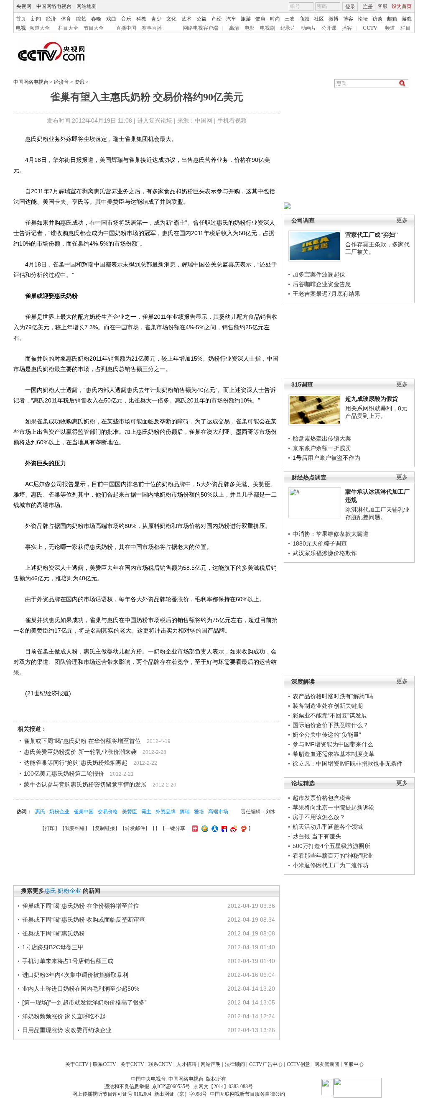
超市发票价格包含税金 (322, 797)
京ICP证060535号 (171, 1086)
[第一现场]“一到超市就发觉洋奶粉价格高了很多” (84, 1002)
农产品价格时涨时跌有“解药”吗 (333, 696)
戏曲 (111, 19)
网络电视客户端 (200, 28)
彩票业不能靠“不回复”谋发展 (330, 715)
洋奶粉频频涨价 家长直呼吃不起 (64, 1016)
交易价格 (108, 812)
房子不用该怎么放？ (319, 817)
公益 (201, 19)
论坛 (363, 19)
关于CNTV (132, 1064)
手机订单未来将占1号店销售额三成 (67, 961)
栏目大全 (68, 28)
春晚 (96, 19)
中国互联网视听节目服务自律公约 (247, 1094)
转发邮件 (135, 828)
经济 (51, 19)
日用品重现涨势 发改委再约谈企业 (67, 1030)
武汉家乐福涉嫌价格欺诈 (325, 553)
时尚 (275, 19)
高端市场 (218, 812)
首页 (21, 19)
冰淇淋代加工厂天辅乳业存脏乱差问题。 (377, 513)
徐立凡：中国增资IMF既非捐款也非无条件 (348, 763)
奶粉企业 (59, 812)
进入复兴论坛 (154, 120)
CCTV (370, 28)
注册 (368, 7)
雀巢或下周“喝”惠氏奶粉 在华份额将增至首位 (82, 741)
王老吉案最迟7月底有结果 (326, 293)
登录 (350, 7)
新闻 (36, 19)
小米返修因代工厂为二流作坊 (331, 865)
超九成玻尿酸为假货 (371, 398)
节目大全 (94, 28)
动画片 (308, 28)
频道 (390, 28)
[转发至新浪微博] (232, 828)
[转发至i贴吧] (223, 828)
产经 (216, 19)
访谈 (377, 19)
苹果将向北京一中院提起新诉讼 (333, 807)
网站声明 (211, 1064)
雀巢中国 (84, 812)
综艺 (81, 19)
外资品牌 (165, 812)
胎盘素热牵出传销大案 (322, 438)
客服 (382, 6)
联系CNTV (160, 1064)
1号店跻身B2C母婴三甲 (53, 947)
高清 (234, 28)
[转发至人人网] (213, 828)
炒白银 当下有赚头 (317, 836)
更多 (402, 220)
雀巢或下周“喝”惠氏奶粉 (53, 933)
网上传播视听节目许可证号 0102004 (111, 1094)
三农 (290, 19)
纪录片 (288, 28)
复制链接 (105, 828)
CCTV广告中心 (266, 1064)
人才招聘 (186, 1064)
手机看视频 (232, 120)
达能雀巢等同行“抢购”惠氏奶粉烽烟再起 (75, 762)
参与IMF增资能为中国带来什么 (333, 744)
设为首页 (402, 6)
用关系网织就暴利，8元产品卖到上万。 (376, 412)
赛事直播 (152, 28)
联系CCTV (104, 1064)
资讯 (79, 82)
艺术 (186, 19)
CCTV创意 (298, 1064)
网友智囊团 (326, 1064)
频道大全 (40, 28)
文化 (171, 19)
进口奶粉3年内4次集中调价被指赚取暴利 (75, 974)
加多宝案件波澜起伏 (319, 274)
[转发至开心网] (194, 828)
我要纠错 (75, 828)
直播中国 (126, 28)
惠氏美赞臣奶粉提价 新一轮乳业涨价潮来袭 (80, 751)
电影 (250, 28)
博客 (348, 19)
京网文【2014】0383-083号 (223, 1086)
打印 (50, 828)
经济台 (61, 82)
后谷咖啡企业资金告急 (322, 284)
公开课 (328, 28)
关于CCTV (77, 1064)
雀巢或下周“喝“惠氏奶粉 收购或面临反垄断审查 (83, 919)
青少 (156, 19)
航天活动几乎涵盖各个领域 (328, 826)
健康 (260, 19)
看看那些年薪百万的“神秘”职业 (333, 855)
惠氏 (40, 812)
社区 (319, 19)
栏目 (405, 28)
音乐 (126, 19)
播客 (347, 28)
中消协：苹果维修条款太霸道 (331, 533)
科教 (141, 19)
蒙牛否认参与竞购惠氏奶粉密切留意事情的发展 (85, 784)
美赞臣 (129, 812)
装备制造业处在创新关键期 (328, 705)
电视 (21, 28)
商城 (304, 19)
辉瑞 (185, 812)
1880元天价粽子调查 (320, 543)
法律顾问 (235, 1064)
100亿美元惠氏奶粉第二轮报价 (64, 773)
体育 (66, 19)
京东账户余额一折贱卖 (322, 448)
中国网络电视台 (53, 6)
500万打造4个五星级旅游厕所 (331, 846)
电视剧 (267, 28)
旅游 (246, 19)
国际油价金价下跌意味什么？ (331, 725)
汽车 (231, 19)
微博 (334, 19)
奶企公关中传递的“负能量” (327, 734)
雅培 (199, 812)
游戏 (407, 19)
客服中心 (354, 1064)
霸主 (146, 812)
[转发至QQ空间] (203, 828)
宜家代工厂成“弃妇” (371, 234)
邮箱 (392, 19)
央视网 (23, 6)
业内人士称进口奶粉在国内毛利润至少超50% (80, 988)
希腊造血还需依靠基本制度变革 (333, 754)
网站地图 (86, 6)
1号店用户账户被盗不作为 (326, 457)
